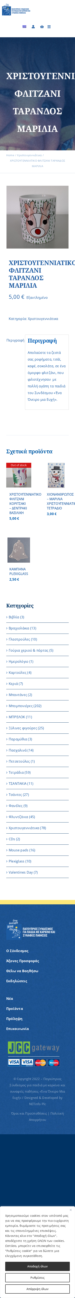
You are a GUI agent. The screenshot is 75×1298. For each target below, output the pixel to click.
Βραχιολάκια (19, 628)
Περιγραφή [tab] (14, 340)
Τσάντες (15, 794)
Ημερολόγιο (18, 661)
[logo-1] (16, 5)
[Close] (70, 1209)
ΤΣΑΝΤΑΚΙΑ (17, 783)
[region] (37, 1252)
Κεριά (13, 683)
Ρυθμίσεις (37, 1278)
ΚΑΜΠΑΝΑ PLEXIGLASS (18, 571)
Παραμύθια (18, 739)
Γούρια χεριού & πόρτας (28, 650)
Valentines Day (21, 872)
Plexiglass (16, 861)
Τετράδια (16, 772)
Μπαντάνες (18, 694)
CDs (12, 839)
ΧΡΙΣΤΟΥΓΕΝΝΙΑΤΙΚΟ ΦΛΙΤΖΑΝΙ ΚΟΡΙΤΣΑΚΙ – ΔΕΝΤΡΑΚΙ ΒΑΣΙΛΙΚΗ (25, 503)
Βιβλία (14, 617)
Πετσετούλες (19, 761)
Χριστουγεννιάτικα (43, 318)
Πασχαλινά (18, 750)
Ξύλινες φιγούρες (23, 728)
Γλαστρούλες (19, 639)
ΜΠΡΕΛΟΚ (17, 717)
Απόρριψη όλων (37, 1289)
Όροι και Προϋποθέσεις (29, 1113)
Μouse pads (18, 850)
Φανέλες (16, 805)
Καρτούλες (17, 672)
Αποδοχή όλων (37, 1266)
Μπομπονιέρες (21, 706)
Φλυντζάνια (18, 817)
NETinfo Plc (37, 1104)
